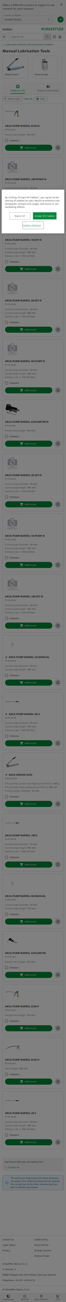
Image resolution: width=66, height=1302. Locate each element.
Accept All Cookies (45, 215)
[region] (33, 211)
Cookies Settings (32, 225)
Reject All (20, 215)
